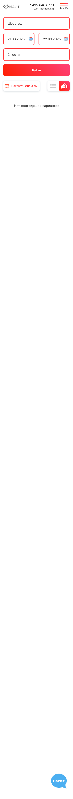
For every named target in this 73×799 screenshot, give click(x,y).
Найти (36, 70)
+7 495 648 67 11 (40, 5)
